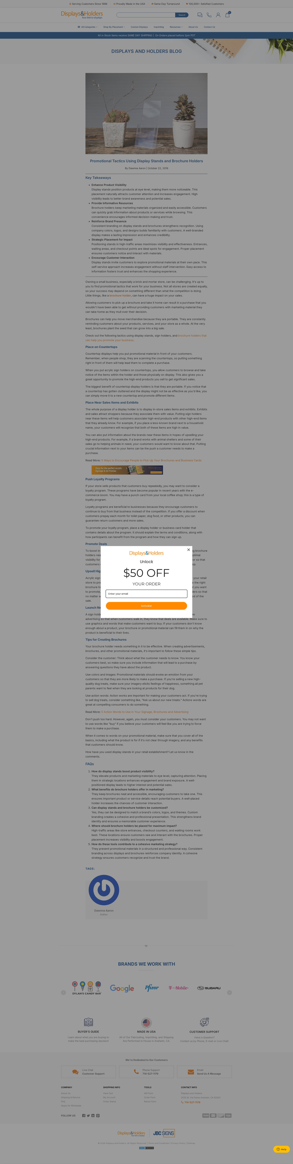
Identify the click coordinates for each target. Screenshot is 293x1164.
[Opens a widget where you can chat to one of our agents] (281, 1149)
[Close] (188, 549)
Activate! (146, 606)
